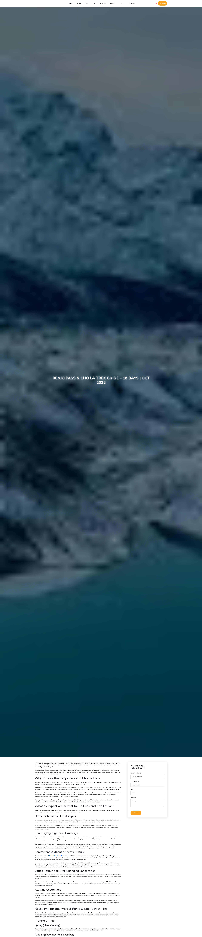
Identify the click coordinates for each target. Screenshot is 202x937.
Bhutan (79, 3)
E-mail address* (135, 781)
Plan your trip (162, 3)
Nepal (70, 3)
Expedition (113, 3)
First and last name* (136, 773)
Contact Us (132, 3)
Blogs (122, 3)
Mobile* (133, 789)
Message (133, 797)
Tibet (86, 3)
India (94, 3)
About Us (103, 3)
